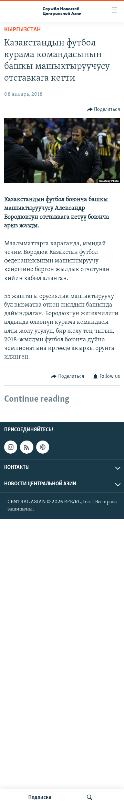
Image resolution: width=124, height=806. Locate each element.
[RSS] (26, 447)
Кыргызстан (22, 30)
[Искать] (89, 797)
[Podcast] (42, 447)
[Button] (103, 109)
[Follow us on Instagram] (10, 447)
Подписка (39, 797)
